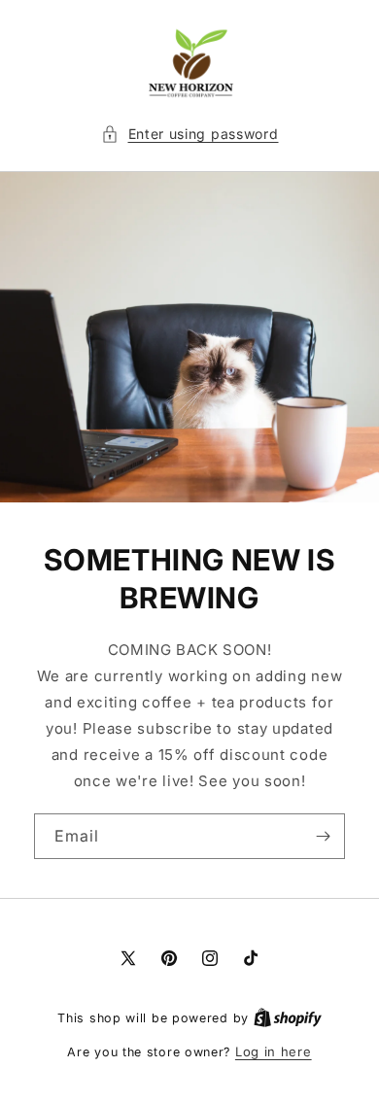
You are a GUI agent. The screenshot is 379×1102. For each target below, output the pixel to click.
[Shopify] (288, 1017)
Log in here (273, 1051)
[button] (190, 133)
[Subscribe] (322, 836)
